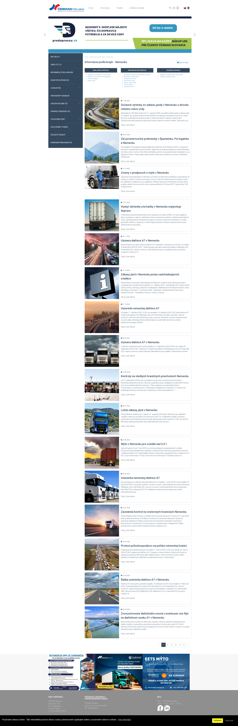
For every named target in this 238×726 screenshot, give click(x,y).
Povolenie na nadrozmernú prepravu (99, 76)
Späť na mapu (183, 62)
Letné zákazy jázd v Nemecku (139, 410)
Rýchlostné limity (129, 80)
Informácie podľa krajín (97, 57)
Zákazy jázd (91, 80)
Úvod (86, 57)
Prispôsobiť (229, 721)
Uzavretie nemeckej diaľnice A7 (140, 308)
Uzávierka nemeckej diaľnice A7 (140, 477)
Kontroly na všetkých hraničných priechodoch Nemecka (154, 376)
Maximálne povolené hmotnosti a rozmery (137, 74)
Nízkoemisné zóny (130, 78)
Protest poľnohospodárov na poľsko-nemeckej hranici (154, 545)
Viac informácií (124, 719)
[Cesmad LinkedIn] (167, 708)
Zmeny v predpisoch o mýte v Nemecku (145, 172)
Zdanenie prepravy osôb (167, 76)
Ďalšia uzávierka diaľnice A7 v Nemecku (145, 579)
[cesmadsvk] (160, 708)
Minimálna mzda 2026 (131, 76)
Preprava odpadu (93, 78)
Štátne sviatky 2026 (130, 82)
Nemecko (110, 57)
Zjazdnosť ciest (129, 86)
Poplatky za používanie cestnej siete (99, 74)
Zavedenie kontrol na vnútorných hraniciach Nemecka (153, 511)
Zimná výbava (128, 84)
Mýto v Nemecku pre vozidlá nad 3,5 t (144, 444)
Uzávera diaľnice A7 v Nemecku (140, 240)
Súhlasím (218, 720)
